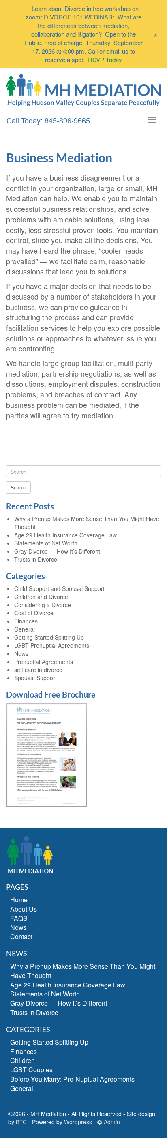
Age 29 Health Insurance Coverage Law (65, 535)
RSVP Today (105, 59)
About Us (23, 909)
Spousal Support (35, 678)
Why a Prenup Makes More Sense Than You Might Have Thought (82, 970)
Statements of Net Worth (45, 543)
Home (19, 899)
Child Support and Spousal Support (59, 588)
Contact (21, 936)
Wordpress (78, 1122)
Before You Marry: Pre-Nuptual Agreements (72, 1079)
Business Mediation (59, 157)
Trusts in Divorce (35, 559)
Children (22, 1060)
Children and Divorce (41, 597)
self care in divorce (38, 670)
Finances (26, 621)
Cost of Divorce (34, 613)
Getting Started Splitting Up (49, 637)
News (21, 653)
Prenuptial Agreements (43, 661)
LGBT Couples (31, 1069)
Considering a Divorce (42, 605)
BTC (21, 1122)
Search (18, 487)
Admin (111, 1122)
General (24, 629)
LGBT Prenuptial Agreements (51, 645)
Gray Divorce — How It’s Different (57, 551)
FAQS (19, 918)
